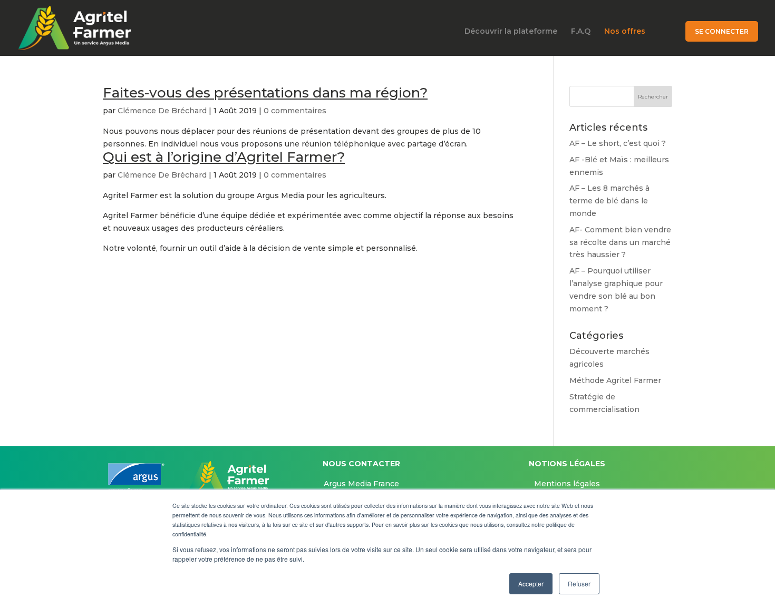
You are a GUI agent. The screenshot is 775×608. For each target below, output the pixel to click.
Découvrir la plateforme (510, 31)
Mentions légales (567, 483)
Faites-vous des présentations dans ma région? (265, 92)
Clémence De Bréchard (162, 110)
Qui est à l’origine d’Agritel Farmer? (224, 157)
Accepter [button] (531, 583)
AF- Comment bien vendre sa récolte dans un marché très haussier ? (620, 242)
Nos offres (624, 31)
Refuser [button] (579, 583)
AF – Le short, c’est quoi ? (617, 143)
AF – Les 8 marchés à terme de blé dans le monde (609, 200)
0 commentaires (295, 110)
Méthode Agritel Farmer (615, 380)
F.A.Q (580, 31)
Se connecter (722, 31)
